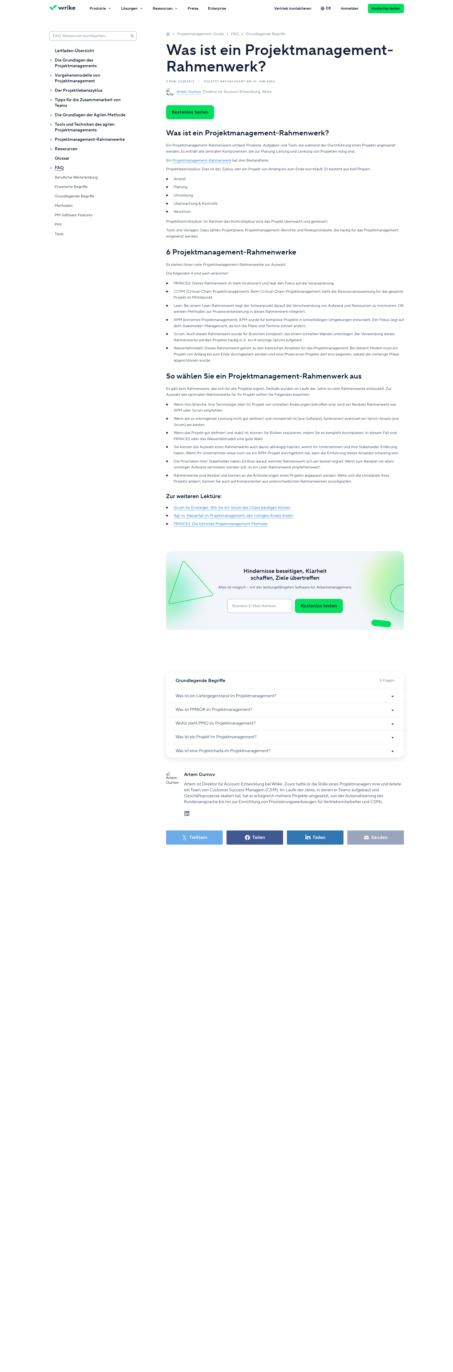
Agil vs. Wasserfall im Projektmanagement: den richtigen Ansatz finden (233, 515)
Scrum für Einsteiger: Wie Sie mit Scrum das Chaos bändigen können (232, 507)
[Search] (132, 36)
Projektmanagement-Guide (200, 34)
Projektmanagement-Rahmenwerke (90, 139)
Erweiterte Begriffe (71, 186)
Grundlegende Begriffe (74, 196)
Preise (193, 8)
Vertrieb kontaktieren (292, 8)
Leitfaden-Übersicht (74, 51)
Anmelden (349, 8)
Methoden (64, 205)
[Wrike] (63, 8)
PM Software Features (73, 215)
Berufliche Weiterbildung (76, 177)
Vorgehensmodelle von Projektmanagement (77, 78)
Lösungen (129, 8)
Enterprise (217, 8)
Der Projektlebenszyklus (78, 90)
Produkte (98, 8)
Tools (59, 234)
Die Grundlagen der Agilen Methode (90, 115)
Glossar (62, 158)
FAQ (59, 168)
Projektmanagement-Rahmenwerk (201, 160)
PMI (58, 224)
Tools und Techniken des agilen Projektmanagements (84, 127)
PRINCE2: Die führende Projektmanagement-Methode (221, 523)
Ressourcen (162, 8)
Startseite (168, 34)
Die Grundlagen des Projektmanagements (76, 63)
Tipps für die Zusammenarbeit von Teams (88, 102)
